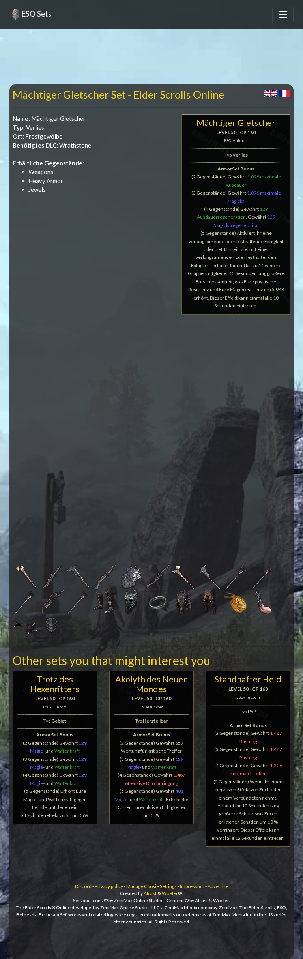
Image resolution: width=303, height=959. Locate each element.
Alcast (150, 893)
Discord (83, 886)
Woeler (170, 893)
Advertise (218, 886)
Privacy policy (109, 886)
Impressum (192, 886)
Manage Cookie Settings (151, 886)
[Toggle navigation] (283, 14)
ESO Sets (36, 13)
